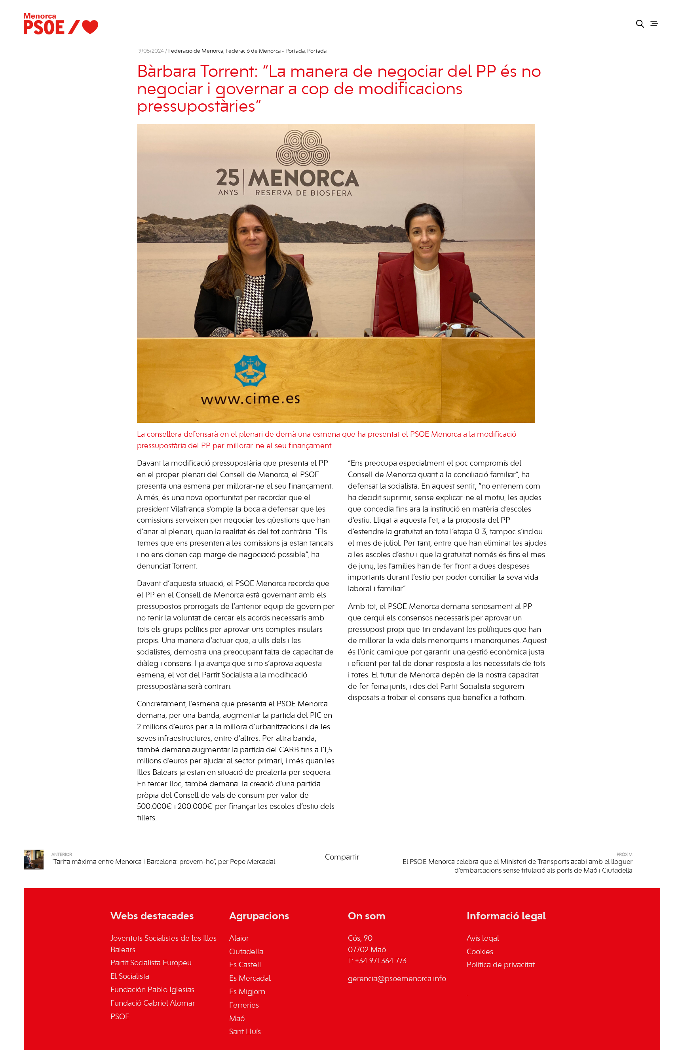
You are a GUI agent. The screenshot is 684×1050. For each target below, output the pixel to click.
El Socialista (129, 976)
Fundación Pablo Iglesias (152, 990)
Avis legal (483, 938)
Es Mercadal (250, 978)
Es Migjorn (247, 992)
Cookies (480, 952)
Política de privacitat (501, 965)
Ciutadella (246, 952)
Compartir (342, 857)
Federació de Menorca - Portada (265, 51)
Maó (237, 1019)
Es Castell (245, 965)
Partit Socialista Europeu (151, 963)
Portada (317, 51)
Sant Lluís (245, 1032)
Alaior (239, 938)
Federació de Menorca (195, 51)
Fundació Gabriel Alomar (152, 1003)
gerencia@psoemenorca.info (397, 979)
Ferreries (244, 1005)
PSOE (119, 1017)
